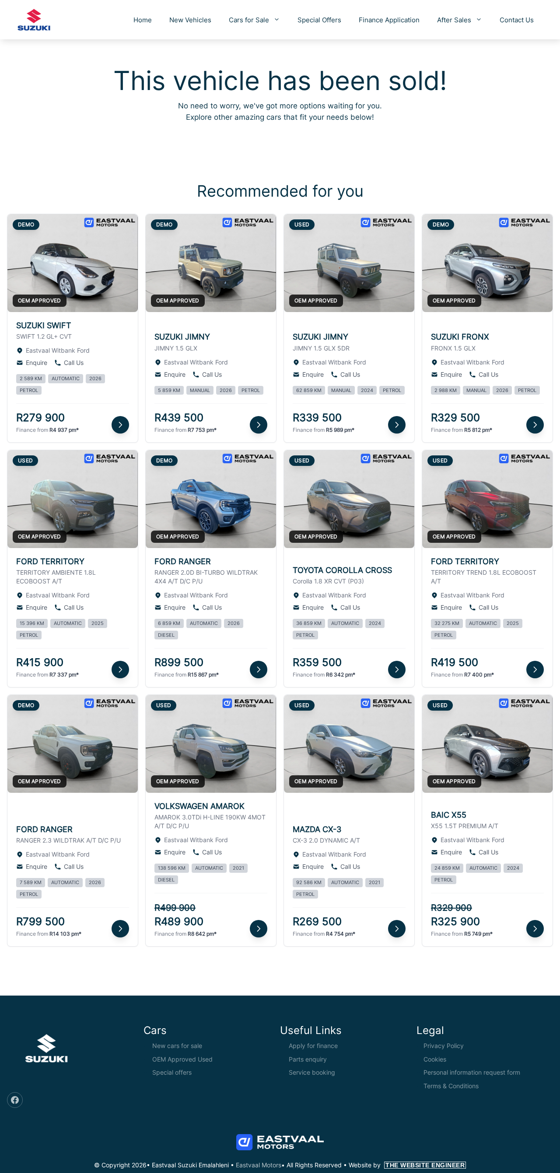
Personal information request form (472, 1072)
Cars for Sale (249, 20)
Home (142, 20)
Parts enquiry (308, 1059)
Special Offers (319, 20)
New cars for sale (177, 1045)
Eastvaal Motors (258, 1165)
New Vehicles (190, 20)
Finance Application (389, 20)
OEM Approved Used (182, 1059)
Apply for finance (313, 1045)
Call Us (74, 362)
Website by (407, 1165)
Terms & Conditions (451, 1086)
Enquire (36, 362)
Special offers (172, 1072)
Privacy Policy (444, 1045)
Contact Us (517, 20)
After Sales (454, 20)
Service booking (312, 1072)
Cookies (435, 1059)
